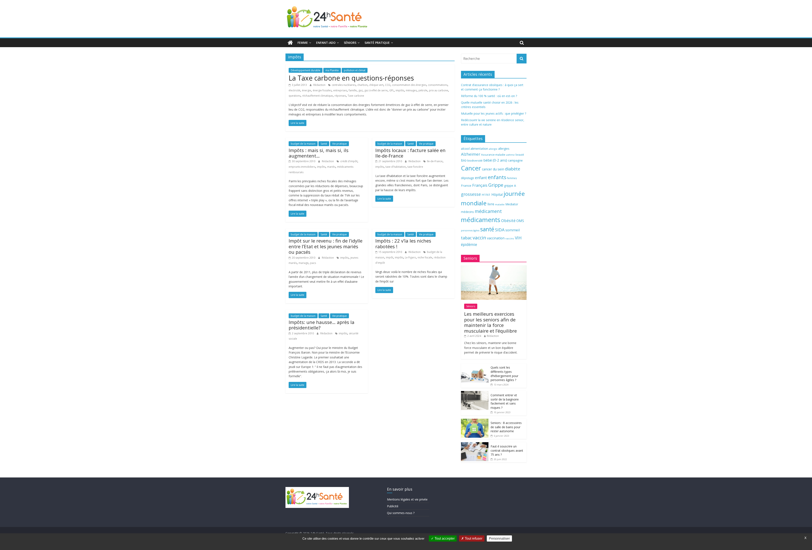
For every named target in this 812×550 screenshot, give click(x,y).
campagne (515, 160)
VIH (518, 238)
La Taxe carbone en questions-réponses (351, 77)
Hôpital (497, 194)
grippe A (510, 186)
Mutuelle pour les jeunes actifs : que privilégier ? (493, 113)
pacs (313, 263)
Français (479, 185)
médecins (467, 212)
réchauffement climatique (317, 95)
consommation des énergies (409, 85)
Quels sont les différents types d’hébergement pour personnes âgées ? (504, 373)
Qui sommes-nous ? (400, 513)
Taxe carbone (356, 95)
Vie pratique (339, 143)
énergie (306, 90)
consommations (437, 85)
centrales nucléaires (344, 85)
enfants (497, 177)
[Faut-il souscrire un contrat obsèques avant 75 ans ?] (474, 444)
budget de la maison (303, 143)
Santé (324, 143)
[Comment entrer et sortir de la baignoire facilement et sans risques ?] (474, 393)
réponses (340, 95)
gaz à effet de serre (376, 90)
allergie (493, 148)
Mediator (511, 204)
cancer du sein (493, 169)
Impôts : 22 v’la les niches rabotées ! (403, 243)
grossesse (471, 194)
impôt (389, 257)
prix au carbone (438, 90)
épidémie (469, 244)
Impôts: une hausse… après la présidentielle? (321, 325)
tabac (466, 238)
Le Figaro (410, 257)
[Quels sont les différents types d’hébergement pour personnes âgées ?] (474, 365)
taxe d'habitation (395, 167)
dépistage (467, 178)
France (466, 185)
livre (490, 204)
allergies (503, 149)
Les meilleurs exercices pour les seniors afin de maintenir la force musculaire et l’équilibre (490, 322)
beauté (520, 154)
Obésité (508, 220)
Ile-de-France (435, 161)
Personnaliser (499, 538)
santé (487, 229)
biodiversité (475, 160)
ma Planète (332, 70)
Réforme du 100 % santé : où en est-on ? (489, 96)
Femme (303, 43)
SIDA (500, 230)
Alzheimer (470, 154)
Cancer (471, 168)
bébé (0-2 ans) (495, 160)
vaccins (509, 238)
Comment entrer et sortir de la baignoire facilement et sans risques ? (505, 401)
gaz (360, 90)
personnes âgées (470, 230)
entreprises (340, 90)
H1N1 (486, 194)
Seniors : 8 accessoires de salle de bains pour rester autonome (506, 427)
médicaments (480, 219)
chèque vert (376, 85)
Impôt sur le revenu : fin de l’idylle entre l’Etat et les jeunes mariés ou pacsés (325, 246)
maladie (500, 204)
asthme (510, 154)
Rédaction (319, 85)
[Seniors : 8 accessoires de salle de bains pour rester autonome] (474, 421)
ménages (411, 90)
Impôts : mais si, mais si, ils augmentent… (318, 153)
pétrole (422, 90)
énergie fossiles (322, 90)
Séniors (350, 43)
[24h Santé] (290, 42)
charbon (362, 85)
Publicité (392, 506)
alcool (465, 148)
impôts (400, 90)
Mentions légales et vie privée (407, 499)
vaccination (496, 238)
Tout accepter (444, 538)
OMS (520, 220)
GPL (391, 90)
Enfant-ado (326, 43)
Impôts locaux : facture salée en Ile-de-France (410, 153)
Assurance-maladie (493, 154)
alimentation (479, 149)
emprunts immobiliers (302, 167)
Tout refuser (473, 538)
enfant (481, 177)
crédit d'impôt (348, 161)
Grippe (495, 185)
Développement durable (305, 70)
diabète (512, 169)
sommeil (512, 230)
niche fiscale (425, 257)
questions (294, 95)
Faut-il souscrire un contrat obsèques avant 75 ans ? (507, 450)
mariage (304, 263)
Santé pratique (377, 43)
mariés (331, 167)
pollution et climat (354, 70)
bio (463, 160)
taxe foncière (415, 167)
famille (353, 90)
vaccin (479, 237)
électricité (294, 90)
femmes (512, 178)
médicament (488, 211)
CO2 (387, 85)
